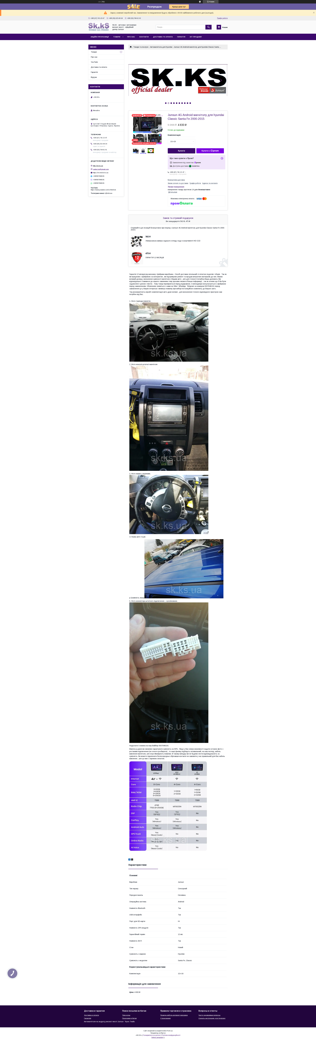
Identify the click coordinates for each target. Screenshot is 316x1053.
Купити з (206, 151)
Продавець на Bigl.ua (158, 1033)
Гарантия (87, 1018)
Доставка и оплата (91, 1015)
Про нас (131, 37)
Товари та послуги (140, 47)
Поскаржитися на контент (151, 1035)
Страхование (165, 1018)
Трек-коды (126, 1015)
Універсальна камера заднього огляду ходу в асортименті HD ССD (173, 241)
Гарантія (181, 37)
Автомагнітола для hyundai (161, 47)
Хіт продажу (196, 37)
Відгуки (94, 77)
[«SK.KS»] (98, 30)
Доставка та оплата (163, 37)
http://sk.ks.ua (98, 166)
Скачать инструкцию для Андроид (211, 1018)
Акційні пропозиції (100, 37)
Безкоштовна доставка (176, 180)
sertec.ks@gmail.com (101, 169)
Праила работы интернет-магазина (174, 1015)
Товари (116, 37)
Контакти (144, 37)
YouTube (94, 62)
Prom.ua (170, 1031)
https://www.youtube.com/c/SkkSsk (103, 190)
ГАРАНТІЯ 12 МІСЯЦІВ (155, 258)
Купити (181, 151)
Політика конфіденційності (171, 1035)
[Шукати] (208, 27)
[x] (132, 860)
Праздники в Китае (129, 1018)
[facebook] (129, 860)
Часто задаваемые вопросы (209, 1015)
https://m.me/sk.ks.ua (100, 173)
